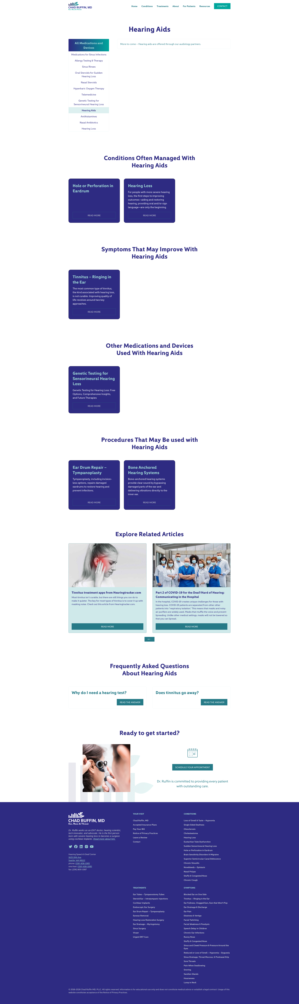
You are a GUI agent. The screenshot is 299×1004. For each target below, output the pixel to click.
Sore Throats (190, 961)
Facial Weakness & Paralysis (196, 924)
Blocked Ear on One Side (195, 894)
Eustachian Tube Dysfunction (197, 841)
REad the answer (130, 702)
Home (134, 6)
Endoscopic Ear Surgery (144, 907)
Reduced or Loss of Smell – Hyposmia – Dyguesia (207, 952)
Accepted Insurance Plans (145, 824)
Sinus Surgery (139, 928)
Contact (222, 6)
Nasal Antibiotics (89, 122)
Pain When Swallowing (194, 965)
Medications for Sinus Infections (88, 54)
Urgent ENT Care (140, 936)
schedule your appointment (192, 767)
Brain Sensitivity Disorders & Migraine (201, 854)
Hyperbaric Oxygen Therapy (89, 88)
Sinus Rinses (89, 66)
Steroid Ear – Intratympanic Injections (150, 898)
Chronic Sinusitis (191, 862)
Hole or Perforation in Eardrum (198, 850)
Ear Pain (187, 911)
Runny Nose (189, 936)
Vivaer (136, 932)
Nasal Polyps (190, 871)
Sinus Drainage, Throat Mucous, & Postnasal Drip (206, 956)
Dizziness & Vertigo (193, 915)
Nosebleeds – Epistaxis (194, 867)
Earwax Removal (141, 915)
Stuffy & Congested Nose (195, 875)
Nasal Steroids (89, 82)
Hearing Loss (89, 128)
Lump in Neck (190, 982)
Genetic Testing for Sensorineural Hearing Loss (89, 102)
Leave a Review (140, 837)
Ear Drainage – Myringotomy (146, 924)
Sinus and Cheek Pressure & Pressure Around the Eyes (206, 947)
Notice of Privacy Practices (145, 833)
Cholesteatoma (191, 833)
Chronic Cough (191, 880)
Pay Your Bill (139, 829)
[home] (80, 6)
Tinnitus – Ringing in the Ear (197, 898)
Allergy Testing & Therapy (89, 60)
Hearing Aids (89, 110)
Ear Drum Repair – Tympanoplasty (149, 911)
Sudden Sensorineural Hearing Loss (200, 845)
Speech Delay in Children (195, 928)
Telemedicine (89, 94)
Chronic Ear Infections (194, 932)
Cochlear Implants (141, 902)
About (175, 6)
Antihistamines (89, 116)
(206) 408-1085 (82, 863)
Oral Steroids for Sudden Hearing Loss (89, 74)
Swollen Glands (191, 973)
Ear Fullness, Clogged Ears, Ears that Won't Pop (206, 902)
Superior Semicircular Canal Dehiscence (202, 858)
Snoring (187, 969)
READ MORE (94, 215)
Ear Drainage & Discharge (195, 907)
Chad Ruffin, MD (140, 820)
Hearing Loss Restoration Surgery (148, 919)
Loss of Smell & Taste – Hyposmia (199, 820)
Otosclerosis (189, 829)
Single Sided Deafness (194, 824)
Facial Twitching (191, 919)
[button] (147, 6)
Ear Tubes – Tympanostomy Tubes (148, 894)
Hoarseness (189, 978)
